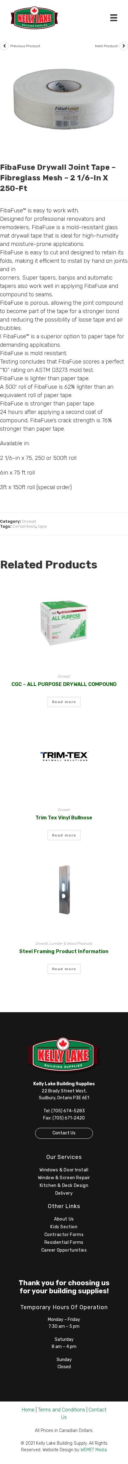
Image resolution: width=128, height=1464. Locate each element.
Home (28, 1410)
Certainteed (24, 526)
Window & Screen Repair (64, 1177)
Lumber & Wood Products (71, 943)
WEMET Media (93, 1449)
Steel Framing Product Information (63, 951)
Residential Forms (64, 1242)
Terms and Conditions (61, 1410)
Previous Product (25, 46)
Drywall (29, 521)
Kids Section (63, 1227)
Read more (64, 702)
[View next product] (123, 46)
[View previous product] (4, 46)
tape (42, 526)
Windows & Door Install (63, 1170)
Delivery (64, 1193)
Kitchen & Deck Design (64, 1185)
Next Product (106, 46)
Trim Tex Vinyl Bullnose (63, 818)
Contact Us (64, 1133)
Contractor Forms (64, 1234)
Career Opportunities (64, 1250)
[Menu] (113, 17)
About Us (64, 1219)
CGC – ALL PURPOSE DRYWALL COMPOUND (64, 684)
